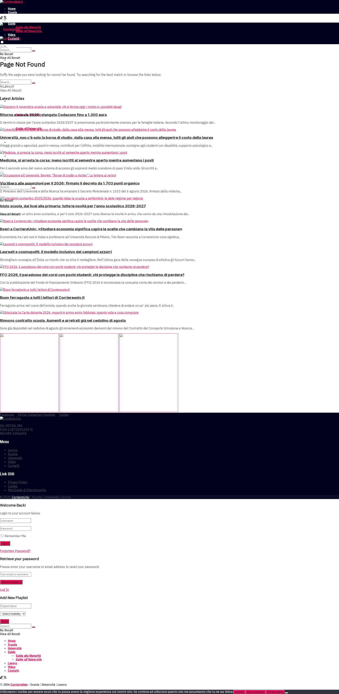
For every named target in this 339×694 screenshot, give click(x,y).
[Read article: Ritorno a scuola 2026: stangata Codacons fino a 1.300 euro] (169, 107)
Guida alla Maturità (28, 27)
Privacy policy (275, 691)
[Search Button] (33, 50)
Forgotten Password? (15, 551)
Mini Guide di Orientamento (27, 490)
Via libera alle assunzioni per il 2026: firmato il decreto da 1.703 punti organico (70, 183)
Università (14, 16)
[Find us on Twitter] (5, 18)
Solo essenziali (255, 691)
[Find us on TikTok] (2, 18)
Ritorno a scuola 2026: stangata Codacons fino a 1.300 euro (53, 114)
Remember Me (15, 536)
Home (12, 9)
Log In (4, 590)
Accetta (239, 691)
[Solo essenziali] (286, 692)
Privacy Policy (17, 482)
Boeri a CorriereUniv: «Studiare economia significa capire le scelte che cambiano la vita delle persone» (91, 229)
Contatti (13, 156)
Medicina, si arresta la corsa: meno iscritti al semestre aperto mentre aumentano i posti (77, 160)
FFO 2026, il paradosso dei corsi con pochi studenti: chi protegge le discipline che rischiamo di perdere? (92, 274)
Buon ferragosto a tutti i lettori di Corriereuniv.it (42, 297)
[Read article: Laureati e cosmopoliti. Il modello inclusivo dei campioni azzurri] (169, 244)
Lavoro (12, 20)
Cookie (12, 486)
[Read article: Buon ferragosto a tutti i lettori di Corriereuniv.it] (169, 290)
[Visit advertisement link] (30, 411)
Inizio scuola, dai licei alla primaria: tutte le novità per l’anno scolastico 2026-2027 (73, 206)
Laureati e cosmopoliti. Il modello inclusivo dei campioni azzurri (56, 252)
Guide (11, 101)
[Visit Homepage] (11, 2)
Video (11, 142)
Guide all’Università (29, 31)
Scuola (12, 12)
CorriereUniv (20, 497)
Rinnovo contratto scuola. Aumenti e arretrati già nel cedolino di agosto (63, 320)
